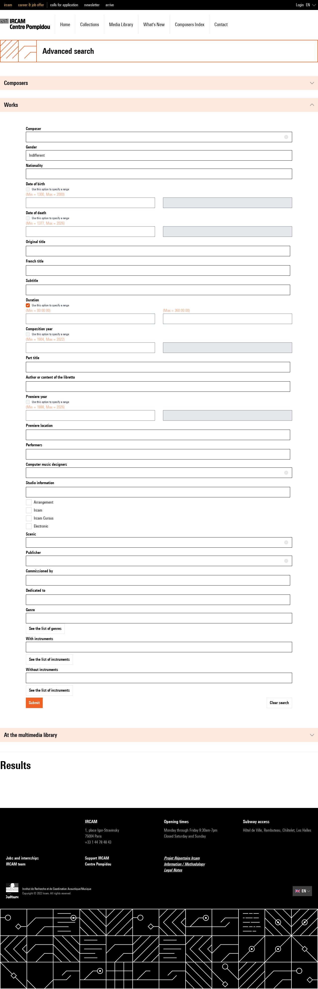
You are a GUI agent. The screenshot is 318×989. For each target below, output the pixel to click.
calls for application (64, 4)
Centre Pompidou (98, 864)
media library (121, 24)
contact (221, 24)
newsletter (92, 4)
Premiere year (36, 396)
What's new (154, 24)
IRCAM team (15, 864)
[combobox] (159, 137)
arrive (110, 4)
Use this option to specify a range (50, 189)
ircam (8, 4)
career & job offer (31, 4)
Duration (32, 300)
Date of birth (35, 184)
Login (300, 4)
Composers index (189, 24)
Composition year (39, 329)
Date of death (36, 212)
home (65, 24)
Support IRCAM (97, 858)
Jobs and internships (22, 858)
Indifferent (36, 155)
